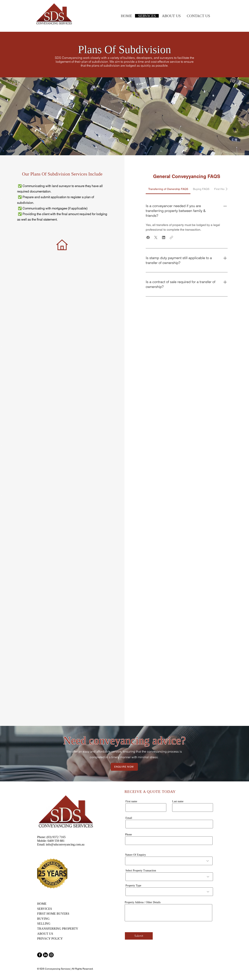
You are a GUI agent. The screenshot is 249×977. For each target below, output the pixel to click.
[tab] (168, 189)
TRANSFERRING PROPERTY (57, 928)
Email (128, 818)
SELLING (43, 923)
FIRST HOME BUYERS (53, 913)
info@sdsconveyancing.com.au (65, 844)
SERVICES (44, 908)
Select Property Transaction (140, 870)
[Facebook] (39, 954)
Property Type (133, 885)
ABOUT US (45, 933)
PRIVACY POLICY (50, 938)
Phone (128, 834)
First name (131, 801)
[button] (148, 237)
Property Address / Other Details (142, 902)
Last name (177, 801)
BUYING (43, 918)
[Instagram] (51, 954)
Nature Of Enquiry (135, 854)
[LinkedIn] (45, 954)
